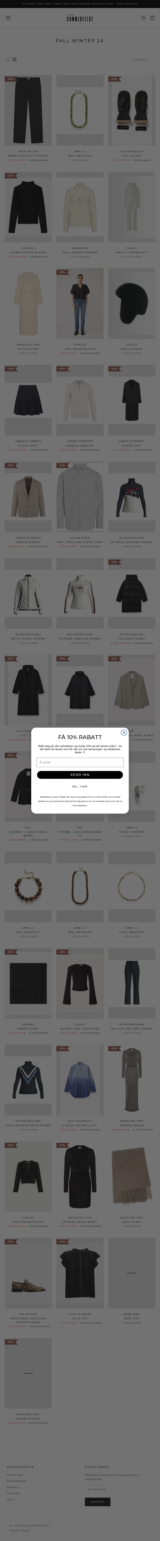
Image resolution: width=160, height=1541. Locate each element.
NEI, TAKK (80, 786)
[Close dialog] (124, 732)
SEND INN (80, 775)
